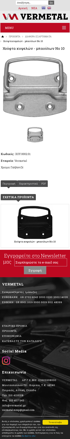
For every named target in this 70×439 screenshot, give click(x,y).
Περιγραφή (9, 183)
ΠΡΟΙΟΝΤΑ (14, 36)
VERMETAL (35, 17)
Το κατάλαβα (55, 422)
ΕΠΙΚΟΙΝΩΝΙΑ (12, 336)
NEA (34, 8)
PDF (43, 183)
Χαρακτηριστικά (28, 183)
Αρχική (22, 8)
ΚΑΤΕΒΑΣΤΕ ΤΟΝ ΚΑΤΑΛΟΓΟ (22, 341)
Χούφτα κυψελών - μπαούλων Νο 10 (35, 241)
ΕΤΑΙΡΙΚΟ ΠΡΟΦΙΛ (14, 326)
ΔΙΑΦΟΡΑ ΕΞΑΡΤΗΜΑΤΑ (38, 36)
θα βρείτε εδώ (28, 435)
